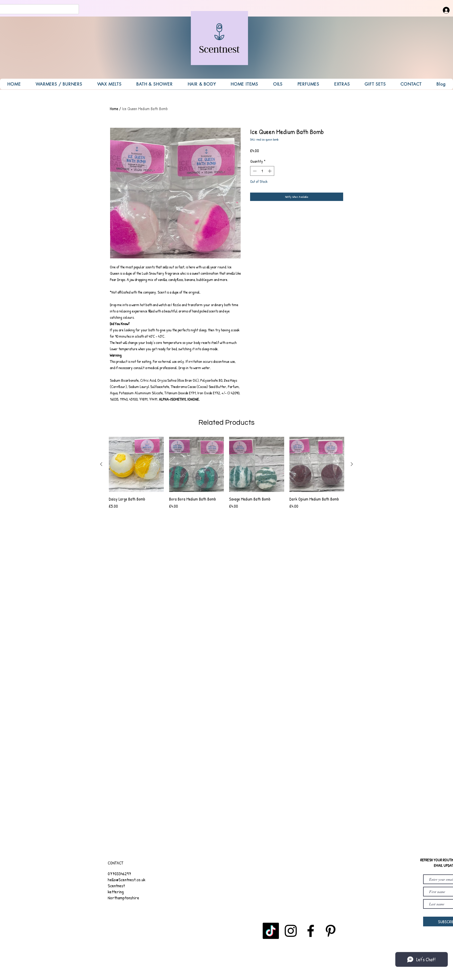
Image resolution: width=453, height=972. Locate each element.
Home (114, 108)
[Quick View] (136, 464)
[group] (226, 476)
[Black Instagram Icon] (291, 931)
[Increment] (270, 171)
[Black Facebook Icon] (311, 931)
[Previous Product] (101, 464)
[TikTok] (271, 931)
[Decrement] (254, 171)
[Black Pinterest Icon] (330, 931)
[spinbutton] (262, 171)
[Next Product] (352, 464)
